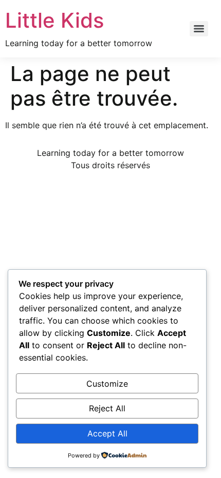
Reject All (107, 408)
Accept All (107, 433)
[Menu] (199, 28)
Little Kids (54, 20)
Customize (107, 384)
